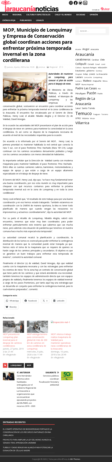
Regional (17, 14)
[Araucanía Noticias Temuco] (56, 10)
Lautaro (79, 77)
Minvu (105, 81)
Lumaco (78, 81)
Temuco (83, 113)
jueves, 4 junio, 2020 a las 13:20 (20, 67)
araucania (95, 49)
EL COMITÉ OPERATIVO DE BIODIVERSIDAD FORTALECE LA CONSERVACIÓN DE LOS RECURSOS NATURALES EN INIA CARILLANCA (27, 432)
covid (103, 64)
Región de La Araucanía (85, 101)
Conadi (91, 64)
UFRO (78, 118)
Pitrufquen (80, 93)
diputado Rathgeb (90, 67)
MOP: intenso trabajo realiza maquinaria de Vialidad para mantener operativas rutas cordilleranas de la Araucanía (61, 341)
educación (102, 67)
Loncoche (88, 77)
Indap (85, 74)
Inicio (5, 14)
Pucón (91, 93)
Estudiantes (80, 70)
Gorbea (99, 71)
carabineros (82, 59)
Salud (77, 108)
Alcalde (78, 49)
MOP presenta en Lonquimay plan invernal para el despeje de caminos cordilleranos (12, 340)
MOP (29, 365)
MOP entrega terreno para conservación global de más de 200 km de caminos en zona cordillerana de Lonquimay (37, 341)
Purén (100, 93)
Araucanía (84, 54)
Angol (85, 49)
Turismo (104, 114)
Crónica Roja (8, 20)
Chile (102, 59)
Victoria (85, 118)
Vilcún (92, 118)
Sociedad (80, 14)
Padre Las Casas (86, 88)
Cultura (78, 67)
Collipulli (80, 64)
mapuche (97, 81)
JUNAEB (92, 74)
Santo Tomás (88, 108)
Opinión (94, 14)
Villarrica (82, 122)
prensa (41, 67)
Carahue (95, 60)
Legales (40, 20)
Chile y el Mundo (63, 14)
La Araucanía (101, 74)
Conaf (97, 64)
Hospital (78, 74)
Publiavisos (26, 20)
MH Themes (75, 459)
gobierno (90, 70)
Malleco (87, 80)
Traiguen (96, 114)
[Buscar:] (92, 31)
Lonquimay (16, 365)
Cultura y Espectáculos (38, 14)
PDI (99, 89)
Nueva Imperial (87, 84)
